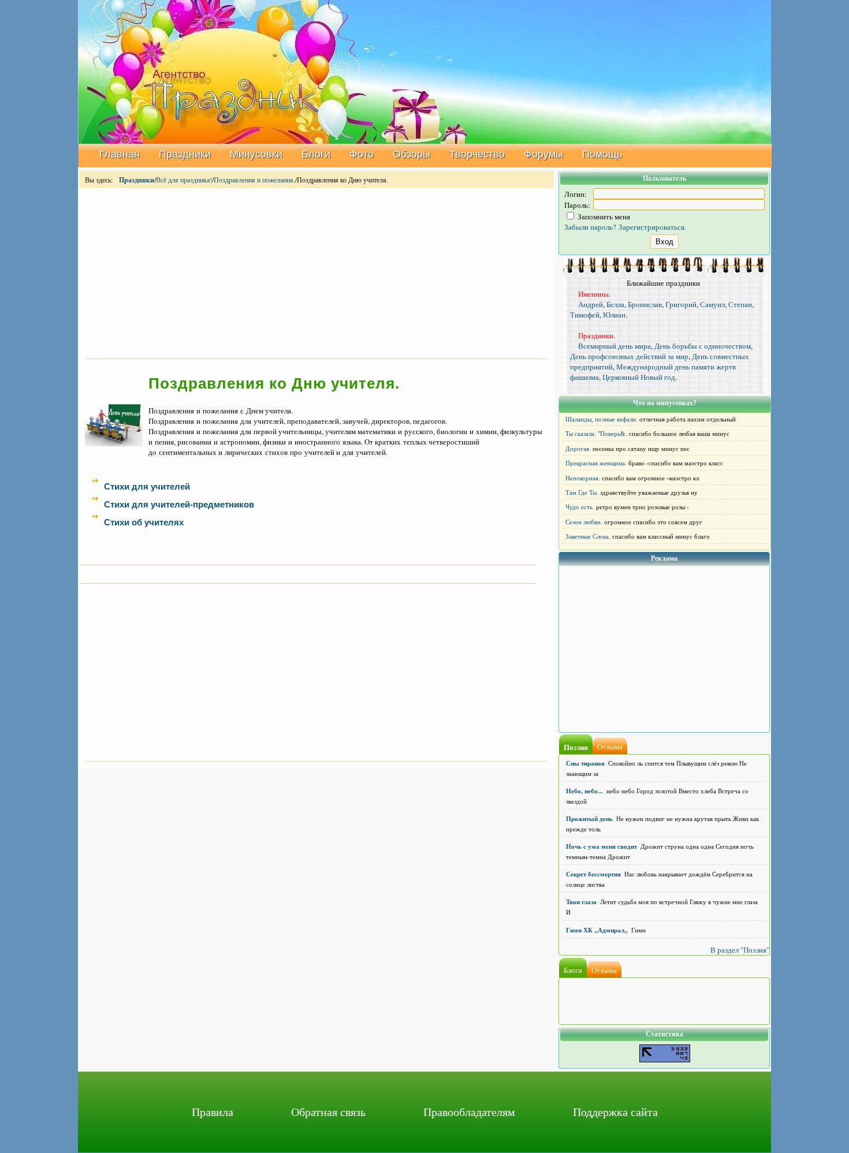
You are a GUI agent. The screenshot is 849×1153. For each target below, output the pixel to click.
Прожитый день (589, 818)
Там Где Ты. (581, 492)
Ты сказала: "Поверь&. (596, 433)
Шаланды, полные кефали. (601, 419)
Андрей (590, 304)
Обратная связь (328, 1112)
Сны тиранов (585, 763)
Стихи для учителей (147, 486)
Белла (615, 304)
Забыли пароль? (590, 227)
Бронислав (645, 304)
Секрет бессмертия (593, 874)
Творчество (477, 154)
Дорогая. (578, 448)
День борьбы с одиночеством (702, 346)
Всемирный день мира (614, 346)
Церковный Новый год (638, 377)
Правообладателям (469, 1112)
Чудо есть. (579, 506)
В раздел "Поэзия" (739, 950)
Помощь (602, 154)
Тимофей (584, 314)
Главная (119, 154)
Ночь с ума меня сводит (601, 846)
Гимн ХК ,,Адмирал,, (597, 930)
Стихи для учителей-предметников (179, 504)
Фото (361, 154)
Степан (740, 304)
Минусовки (256, 154)
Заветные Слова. (587, 536)
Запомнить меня (603, 216)
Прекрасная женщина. (596, 463)
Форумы (543, 154)
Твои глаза (581, 901)
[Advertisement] (316, 272)
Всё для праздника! (184, 179)
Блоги (315, 154)
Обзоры (411, 154)
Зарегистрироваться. (652, 227)
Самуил (712, 304)
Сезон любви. (583, 521)
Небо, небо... (584, 791)
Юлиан (614, 314)
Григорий (681, 304)
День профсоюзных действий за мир (629, 356)
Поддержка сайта (615, 1112)
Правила (212, 1112)
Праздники (185, 154)
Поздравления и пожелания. (254, 179)
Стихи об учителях (144, 522)
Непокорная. (582, 478)
